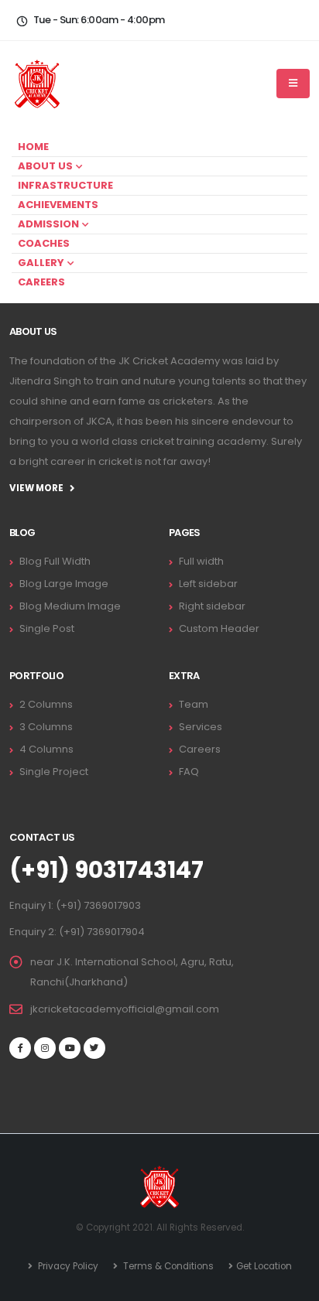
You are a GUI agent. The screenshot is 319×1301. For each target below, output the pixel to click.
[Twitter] (94, 1048)
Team (193, 704)
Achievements (58, 204)
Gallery (41, 262)
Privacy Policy (67, 1266)
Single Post (46, 628)
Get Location (264, 1266)
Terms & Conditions (167, 1266)
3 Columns (46, 726)
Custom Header (219, 628)
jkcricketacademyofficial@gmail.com (124, 1009)
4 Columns (46, 749)
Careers (41, 282)
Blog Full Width (55, 561)
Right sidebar (212, 606)
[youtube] (70, 1048)
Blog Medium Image (70, 606)
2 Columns (46, 704)
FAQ (189, 771)
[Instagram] (45, 1048)
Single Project (53, 771)
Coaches (44, 243)
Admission (48, 224)
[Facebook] (20, 1048)
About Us (45, 166)
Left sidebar (208, 583)
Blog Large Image (63, 583)
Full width (201, 561)
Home (33, 146)
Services (200, 726)
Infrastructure (65, 185)
